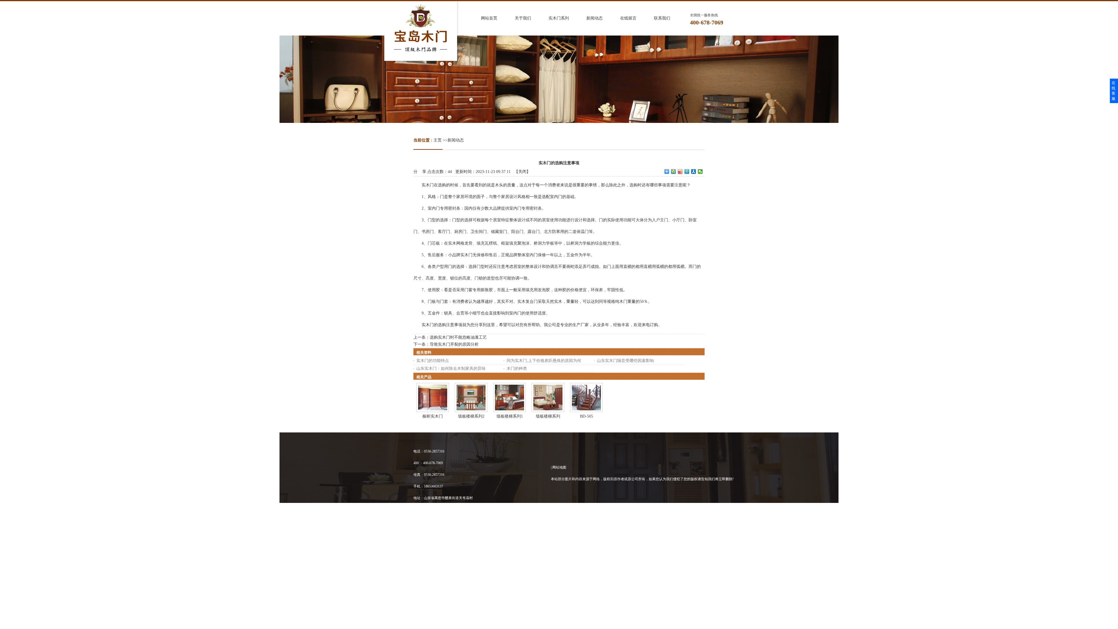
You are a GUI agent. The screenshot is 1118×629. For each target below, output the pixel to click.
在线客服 (1113, 91)
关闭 (522, 171)
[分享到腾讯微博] (686, 171)
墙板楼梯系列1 (509, 416)
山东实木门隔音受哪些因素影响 (625, 360)
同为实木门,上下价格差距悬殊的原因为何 (544, 360)
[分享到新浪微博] (680, 171)
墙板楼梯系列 (548, 416)
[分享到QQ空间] (673, 171)
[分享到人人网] (693, 171)
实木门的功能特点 (432, 360)
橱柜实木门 (432, 416)
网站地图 (559, 467)
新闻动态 (455, 140)
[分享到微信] (700, 171)
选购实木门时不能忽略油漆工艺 (458, 337)
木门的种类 (517, 368)
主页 (438, 140)
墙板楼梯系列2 (471, 416)
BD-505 (586, 416)
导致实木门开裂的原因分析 (454, 344)
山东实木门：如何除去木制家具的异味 (451, 368)
